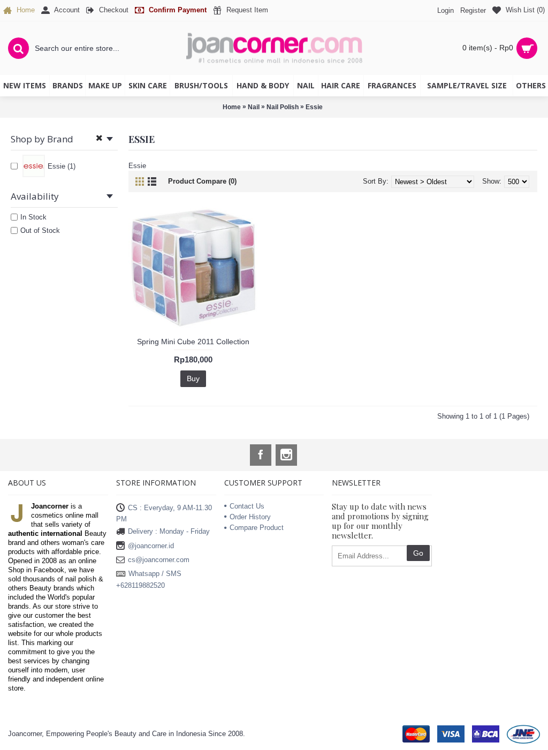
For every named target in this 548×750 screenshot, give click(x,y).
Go (418, 553)
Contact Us (247, 506)
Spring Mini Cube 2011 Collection (193, 341)
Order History (250, 517)
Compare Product (257, 528)
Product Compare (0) (202, 181)
